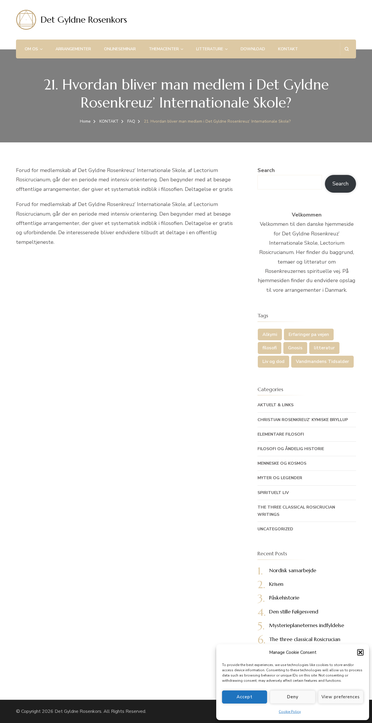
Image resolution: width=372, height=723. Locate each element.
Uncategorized (275, 529)
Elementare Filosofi (280, 434)
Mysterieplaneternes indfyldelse (306, 625)
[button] (360, 652)
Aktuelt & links (275, 405)
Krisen (276, 584)
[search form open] (346, 49)
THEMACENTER (164, 49)
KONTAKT (288, 49)
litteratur (324, 348)
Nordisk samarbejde (292, 570)
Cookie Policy (290, 711)
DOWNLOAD (253, 49)
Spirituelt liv (273, 492)
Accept (245, 697)
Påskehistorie (284, 597)
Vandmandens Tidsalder (322, 361)
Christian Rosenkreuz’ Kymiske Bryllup (302, 420)
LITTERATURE (209, 49)
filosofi (269, 348)
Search (266, 170)
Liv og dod (273, 361)
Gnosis (295, 348)
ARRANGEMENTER (73, 49)
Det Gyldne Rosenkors (84, 19)
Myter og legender (279, 478)
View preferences (340, 697)
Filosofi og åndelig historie (290, 449)
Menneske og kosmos (281, 463)
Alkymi (269, 334)
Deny (292, 697)
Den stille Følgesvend (293, 611)
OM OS (31, 49)
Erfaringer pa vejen (309, 334)
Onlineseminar (120, 49)
